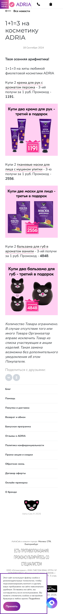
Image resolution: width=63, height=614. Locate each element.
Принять (12, 606)
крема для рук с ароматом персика (24, 85)
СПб (49, 541)
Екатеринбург (31, 544)
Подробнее (34, 598)
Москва (42, 541)
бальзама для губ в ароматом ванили (26, 249)
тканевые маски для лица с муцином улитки (27, 167)
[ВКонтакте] (8, 377)
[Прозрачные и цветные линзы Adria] (23, 5)
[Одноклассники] (16, 377)
